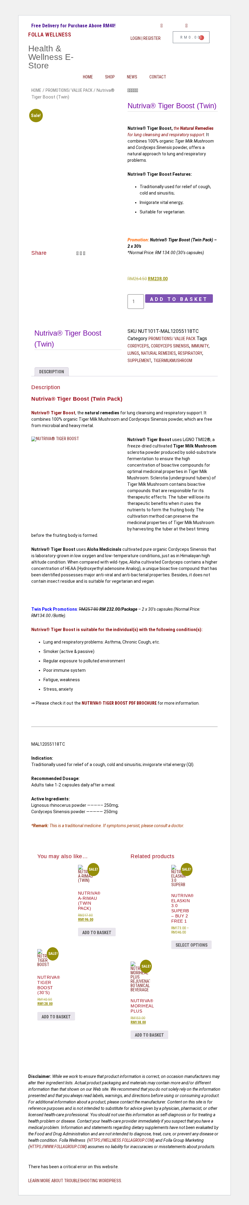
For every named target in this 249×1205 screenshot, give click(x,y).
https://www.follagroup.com (57, 1146)
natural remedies (158, 353)
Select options (191, 945)
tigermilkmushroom (172, 360)
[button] (78, 253)
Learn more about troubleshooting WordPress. (75, 1180)
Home (88, 76)
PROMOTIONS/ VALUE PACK (69, 90)
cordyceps (138, 346)
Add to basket (179, 299)
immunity (200, 346)
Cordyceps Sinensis (170, 346)
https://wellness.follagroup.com (121, 1140)
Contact (157, 76)
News (132, 76)
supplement (139, 360)
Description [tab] (51, 371)
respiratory (190, 353)
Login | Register (146, 38)
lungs (133, 353)
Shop (110, 76)
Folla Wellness (49, 34)
